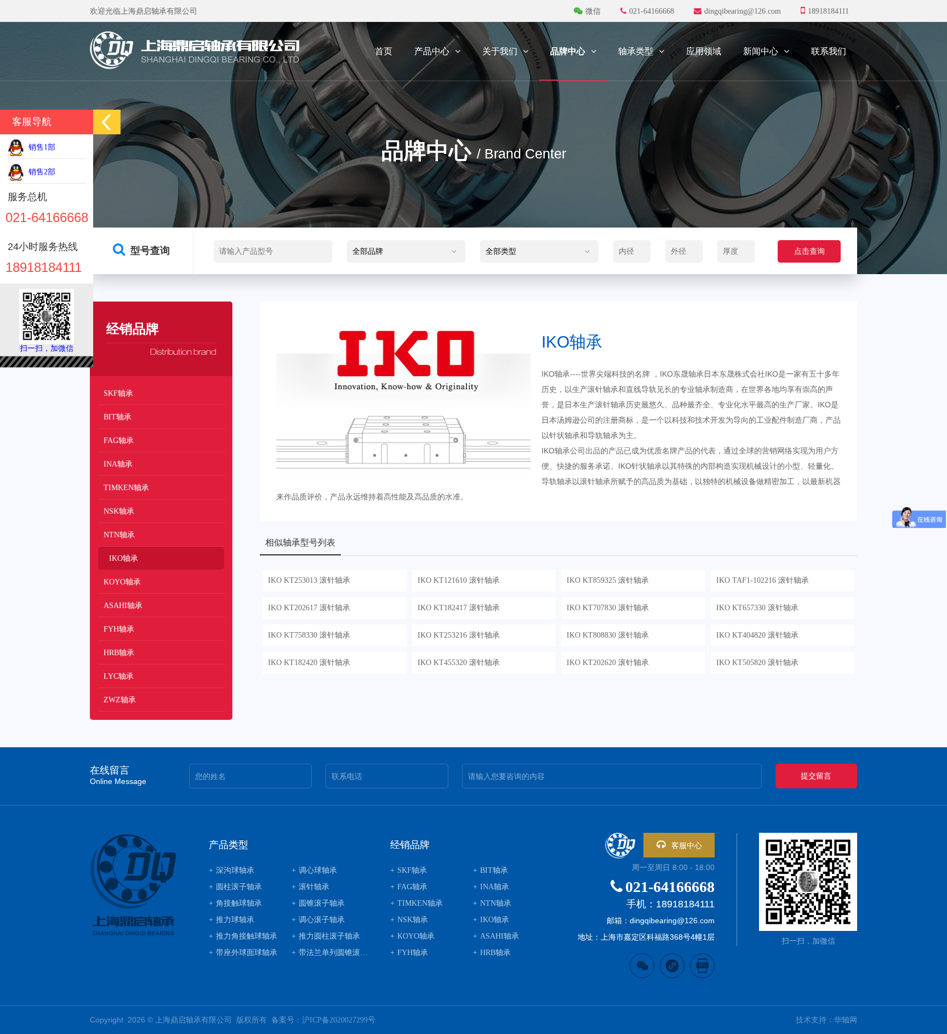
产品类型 (228, 844)
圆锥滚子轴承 (318, 903)
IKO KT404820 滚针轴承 (757, 635)
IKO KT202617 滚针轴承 (309, 608)
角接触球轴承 (235, 903)
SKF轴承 (118, 393)
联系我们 (828, 51)
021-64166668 (670, 886)
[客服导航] (107, 122)
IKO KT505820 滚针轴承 (757, 662)
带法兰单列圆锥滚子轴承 (330, 952)
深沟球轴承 (231, 870)
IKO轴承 (123, 558)
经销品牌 (410, 844)
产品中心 (431, 51)
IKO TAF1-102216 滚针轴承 (762, 580)
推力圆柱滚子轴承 (326, 936)
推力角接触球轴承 (243, 936)
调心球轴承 (314, 870)
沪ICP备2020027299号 (338, 1020)
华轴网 (845, 1020)
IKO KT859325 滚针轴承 (608, 580)
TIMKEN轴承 (126, 488)
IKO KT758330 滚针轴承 (309, 635)
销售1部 (39, 147)
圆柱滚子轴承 (235, 887)
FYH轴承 (119, 629)
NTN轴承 (119, 535)
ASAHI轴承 (123, 605)
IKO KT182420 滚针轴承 (309, 662)
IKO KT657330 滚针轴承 (757, 608)
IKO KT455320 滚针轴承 (459, 662)
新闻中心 (760, 51)
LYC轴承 (119, 676)
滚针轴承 (310, 887)
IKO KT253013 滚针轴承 (309, 580)
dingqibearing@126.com (742, 11)
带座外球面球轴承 (243, 952)
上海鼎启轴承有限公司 (193, 1020)
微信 (593, 11)
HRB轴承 (119, 653)
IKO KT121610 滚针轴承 (459, 580)
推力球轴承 (231, 920)
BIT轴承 (118, 417)
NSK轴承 (119, 511)
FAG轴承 (119, 440)
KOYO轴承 (122, 582)
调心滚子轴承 (318, 920)
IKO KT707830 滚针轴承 (608, 608)
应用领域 (703, 51)
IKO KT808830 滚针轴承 (608, 635)
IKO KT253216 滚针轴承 (459, 635)
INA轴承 (118, 464)
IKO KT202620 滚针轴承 (608, 662)
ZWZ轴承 (120, 700)
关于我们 (499, 51)
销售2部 (39, 172)
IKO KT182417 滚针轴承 (459, 608)
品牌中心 (567, 51)
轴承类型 (635, 51)
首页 (383, 51)
